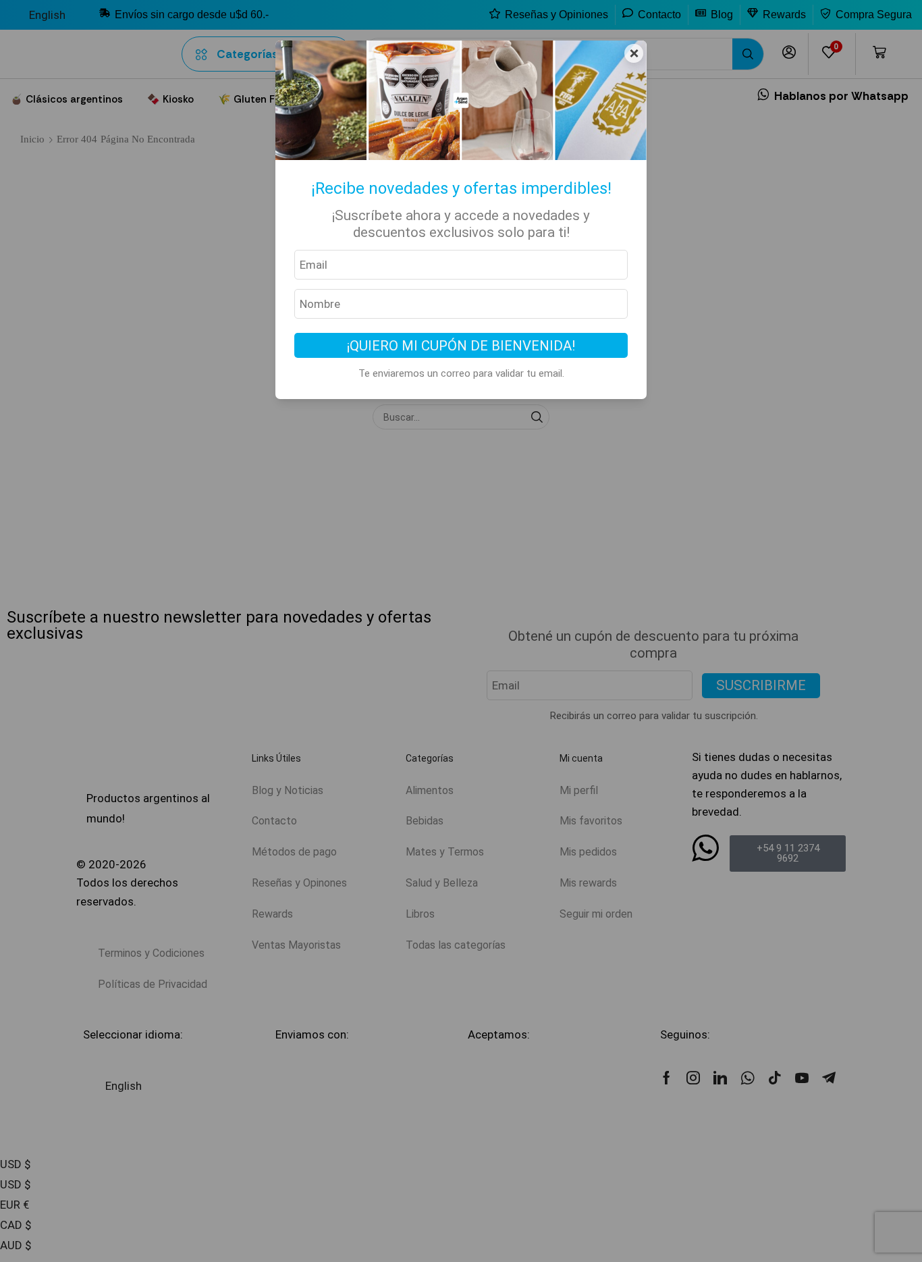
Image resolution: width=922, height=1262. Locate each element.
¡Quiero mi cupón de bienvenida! (461, 346)
